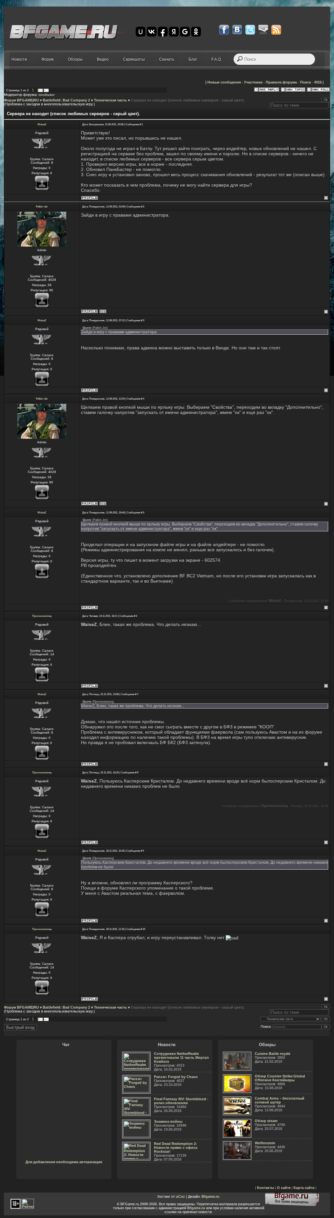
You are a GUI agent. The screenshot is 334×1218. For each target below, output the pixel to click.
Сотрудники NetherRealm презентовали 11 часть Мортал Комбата (181, 1057)
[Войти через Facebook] (163, 32)
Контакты (265, 1188)
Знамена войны (168, 1121)
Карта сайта (304, 1188)
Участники (253, 82)
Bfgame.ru (211, 1196)
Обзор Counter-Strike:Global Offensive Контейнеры (280, 1078)
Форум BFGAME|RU (21, 100)
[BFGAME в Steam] (263, 30)
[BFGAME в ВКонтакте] (237, 30)
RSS (318, 82)
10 (144, 929)
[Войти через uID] (140, 32)
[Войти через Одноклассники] (196, 32)
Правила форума (281, 82)
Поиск (305, 82)
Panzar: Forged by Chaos (176, 1077)
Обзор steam (266, 1121)
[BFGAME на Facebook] (224, 30)
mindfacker (46, 95)
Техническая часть (110, 100)
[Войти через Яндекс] (174, 32)
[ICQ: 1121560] (103, 311)
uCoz (180, 1196)
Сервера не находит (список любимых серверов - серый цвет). (188, 100)
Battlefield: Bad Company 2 (66, 100)
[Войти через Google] (185, 32)
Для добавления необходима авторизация (63, 1162)
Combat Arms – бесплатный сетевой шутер (279, 1100)
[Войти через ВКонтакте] (152, 32)
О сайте (284, 1188)
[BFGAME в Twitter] (250, 30)
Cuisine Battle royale (272, 1054)
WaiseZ (42, 124)
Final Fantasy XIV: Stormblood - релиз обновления (181, 1101)
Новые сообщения (224, 82)
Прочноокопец (42, 616)
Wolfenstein (265, 1143)
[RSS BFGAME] (276, 30)
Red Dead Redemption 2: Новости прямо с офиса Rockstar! (175, 1147)
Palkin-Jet (42, 206)
